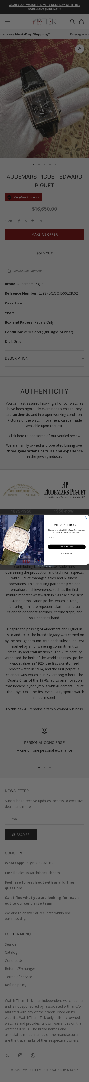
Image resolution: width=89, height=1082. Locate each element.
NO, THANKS (66, 554)
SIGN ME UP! (67, 547)
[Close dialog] (86, 517)
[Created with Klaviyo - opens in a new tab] (44, 566)
